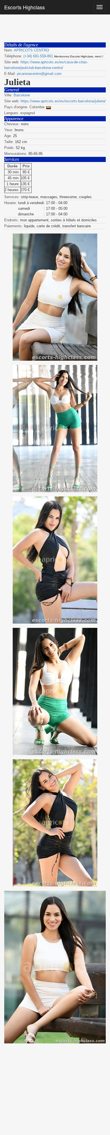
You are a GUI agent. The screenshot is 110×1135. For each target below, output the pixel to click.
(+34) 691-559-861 (38, 56)
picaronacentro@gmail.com (39, 74)
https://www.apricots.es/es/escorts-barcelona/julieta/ (63, 101)
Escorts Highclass (24, 7)
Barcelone (22, 95)
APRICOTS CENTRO (31, 50)
